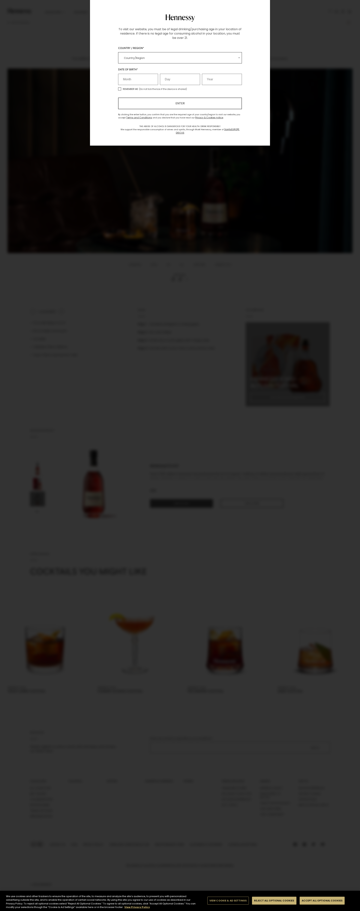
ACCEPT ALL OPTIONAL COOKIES (322, 900)
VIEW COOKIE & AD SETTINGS (228, 900)
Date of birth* (128, 69)
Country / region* (131, 48)
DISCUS (180, 132)
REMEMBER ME (130, 89)
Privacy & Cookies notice (209, 117)
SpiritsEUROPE (231, 129)
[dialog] (180, 455)
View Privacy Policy (137, 907)
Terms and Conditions (139, 117)
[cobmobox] (180, 57)
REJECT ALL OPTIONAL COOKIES (274, 900)
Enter (180, 103)
